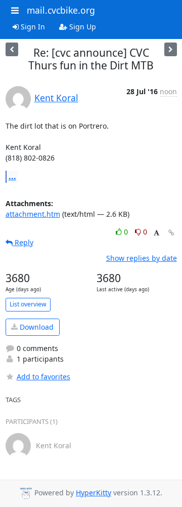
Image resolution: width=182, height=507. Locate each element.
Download (36, 327)
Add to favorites (43, 376)
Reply (23, 242)
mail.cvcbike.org (61, 10)
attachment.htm (33, 214)
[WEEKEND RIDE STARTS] (12, 49)
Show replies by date (141, 258)
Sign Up (81, 26)
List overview (28, 304)
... (12, 176)
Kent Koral (56, 98)
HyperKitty (93, 492)
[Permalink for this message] (171, 233)
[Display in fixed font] (156, 233)
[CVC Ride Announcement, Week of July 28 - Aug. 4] (170, 49)
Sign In (32, 26)
